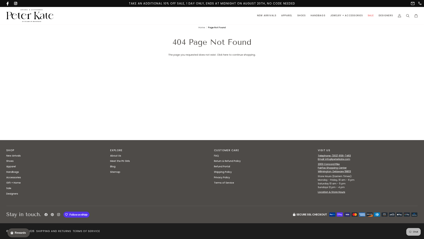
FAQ (216, 155)
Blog (112, 166)
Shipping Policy (223, 172)
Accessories (13, 177)
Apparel (11, 166)
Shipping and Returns (53, 231)
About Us (115, 155)
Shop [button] (10, 150)
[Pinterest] (52, 214)
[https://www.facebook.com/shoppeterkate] (8, 3)
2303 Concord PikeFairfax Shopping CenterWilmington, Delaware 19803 (334, 167)
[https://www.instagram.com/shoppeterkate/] (15, 3)
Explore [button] (116, 150)
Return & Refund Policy (227, 161)
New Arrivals (13, 155)
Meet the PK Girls (120, 161)
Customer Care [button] (226, 150)
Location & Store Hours (331, 192)
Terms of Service (224, 182)
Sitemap (115, 172)
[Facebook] (46, 214)
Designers (12, 193)
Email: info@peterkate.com (334, 159)
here (225, 54)
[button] (287, 15)
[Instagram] (58, 214)
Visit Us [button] (324, 150)
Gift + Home (13, 182)
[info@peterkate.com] (412, 3)
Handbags (12, 172)
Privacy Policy (222, 177)
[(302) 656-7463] (419, 3)
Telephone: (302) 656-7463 (334, 155)
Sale (8, 188)
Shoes (10, 161)
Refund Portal (222, 166)
